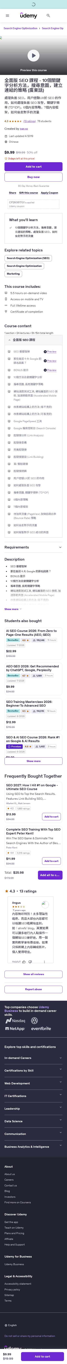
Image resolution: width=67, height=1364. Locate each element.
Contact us (10, 1185)
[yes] (24, 962)
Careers (9, 1179)
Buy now (33, 177)
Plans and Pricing (14, 1233)
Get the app (11, 1222)
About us (9, 1174)
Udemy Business (14, 1264)
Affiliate (8, 1239)
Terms (8, 1300)
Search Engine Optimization (20, 28)
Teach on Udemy (14, 1227)
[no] (30, 962)
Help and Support (14, 1244)
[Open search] (48, 15)
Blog (7, 1191)
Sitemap (9, 1295)
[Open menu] (7, 15)
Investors (9, 1196)
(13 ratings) (29, 121)
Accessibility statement (17, 1283)
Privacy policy (12, 1289)
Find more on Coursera (17, 1202)
